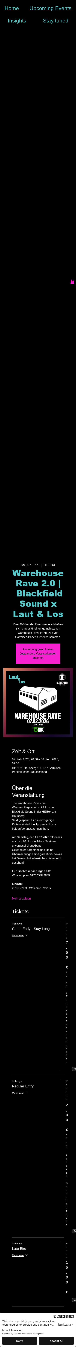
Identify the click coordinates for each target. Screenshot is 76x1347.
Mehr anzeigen (21, 898)
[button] (72, 281)
